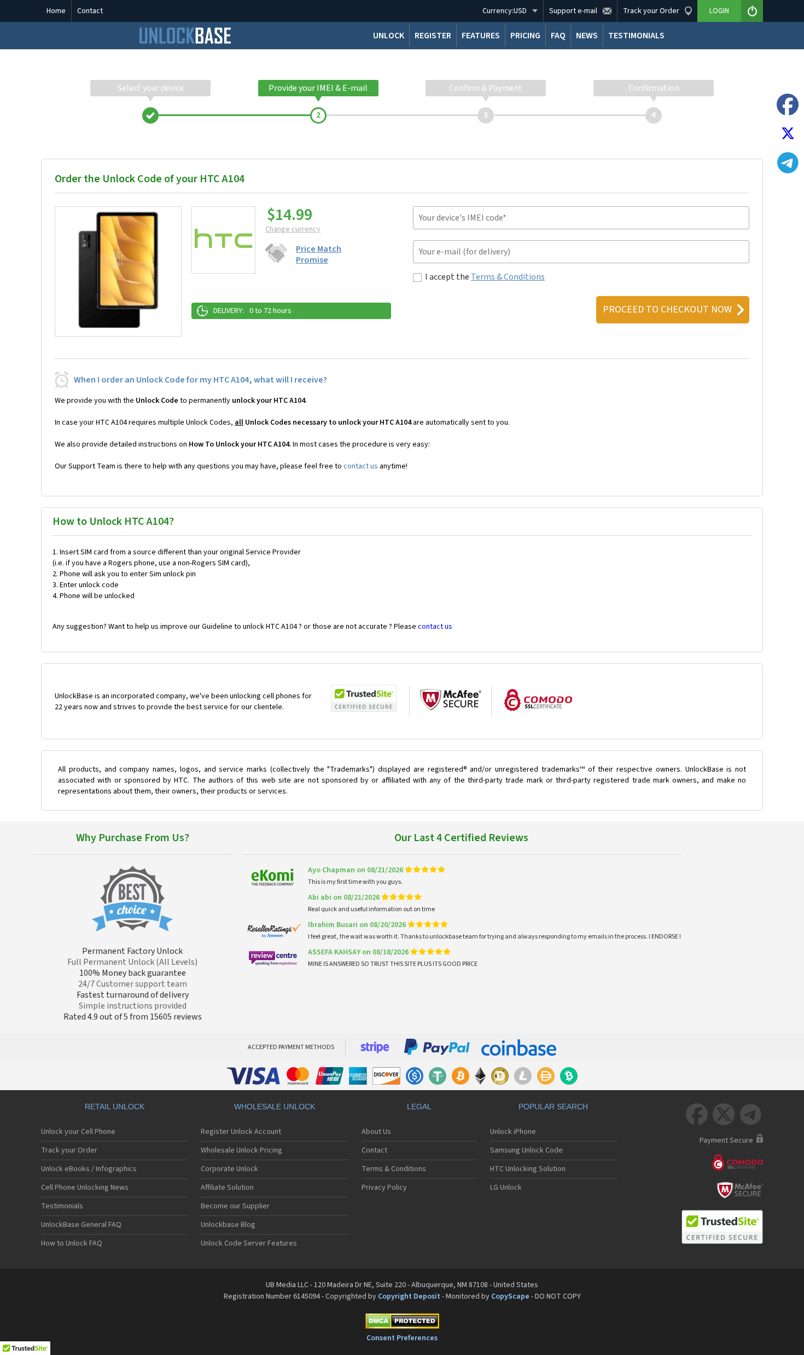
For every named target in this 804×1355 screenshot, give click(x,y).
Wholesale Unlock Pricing (241, 1150)
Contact (90, 10)
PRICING (525, 36)
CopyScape (510, 1296)
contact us (360, 466)
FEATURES (481, 36)
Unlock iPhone (513, 1131)
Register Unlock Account (241, 1131)
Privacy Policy (384, 1187)
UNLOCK (388, 36)
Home (56, 10)
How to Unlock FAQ (71, 1243)
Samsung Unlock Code (526, 1150)
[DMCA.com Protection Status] (402, 1323)
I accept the (485, 277)
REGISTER (433, 36)
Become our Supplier (235, 1206)
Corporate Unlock (229, 1168)
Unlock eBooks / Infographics (89, 1168)
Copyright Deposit (409, 1296)
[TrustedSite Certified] (364, 698)
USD (504, 10)
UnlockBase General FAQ (81, 1224)
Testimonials (62, 1206)
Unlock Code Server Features (249, 1243)
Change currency (293, 229)
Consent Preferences (402, 1338)
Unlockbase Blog (228, 1224)
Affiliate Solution (227, 1187)
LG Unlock (506, 1187)
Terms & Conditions (508, 277)
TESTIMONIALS (636, 36)
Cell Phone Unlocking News (85, 1187)
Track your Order (69, 1150)
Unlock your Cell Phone (78, 1131)
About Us (376, 1131)
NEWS (587, 36)
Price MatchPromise (318, 254)
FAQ (558, 36)
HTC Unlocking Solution (528, 1168)
